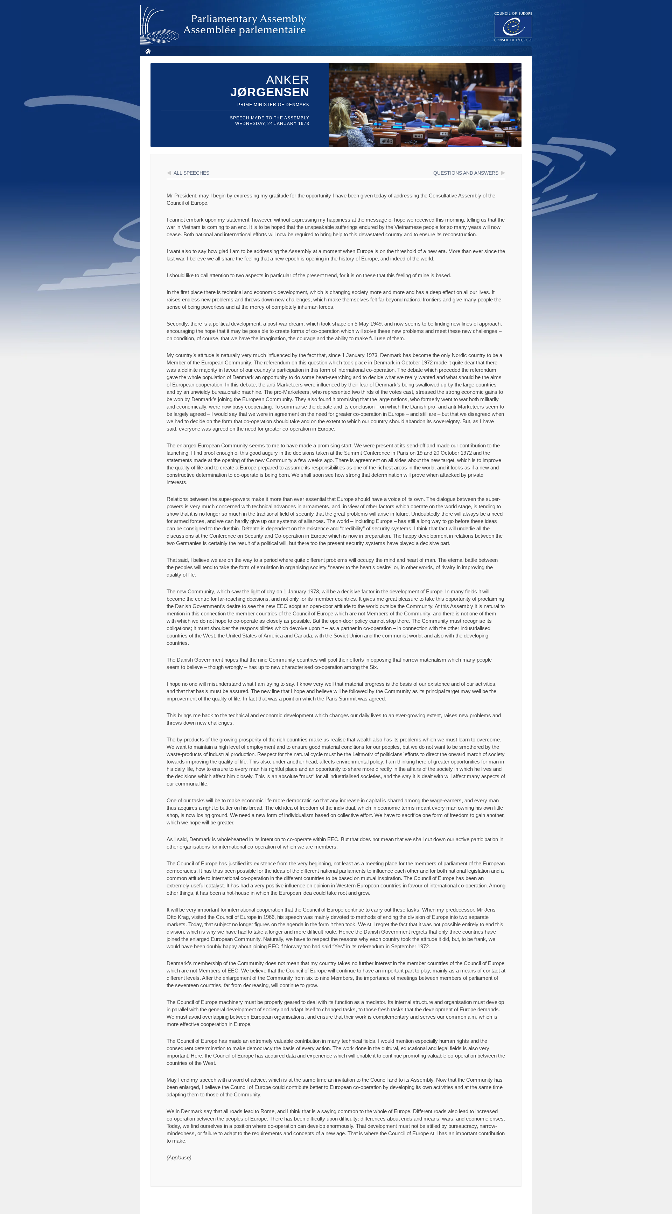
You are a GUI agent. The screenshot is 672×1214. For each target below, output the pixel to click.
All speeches (191, 173)
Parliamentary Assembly (224, 25)
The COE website (513, 26)
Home (148, 51)
